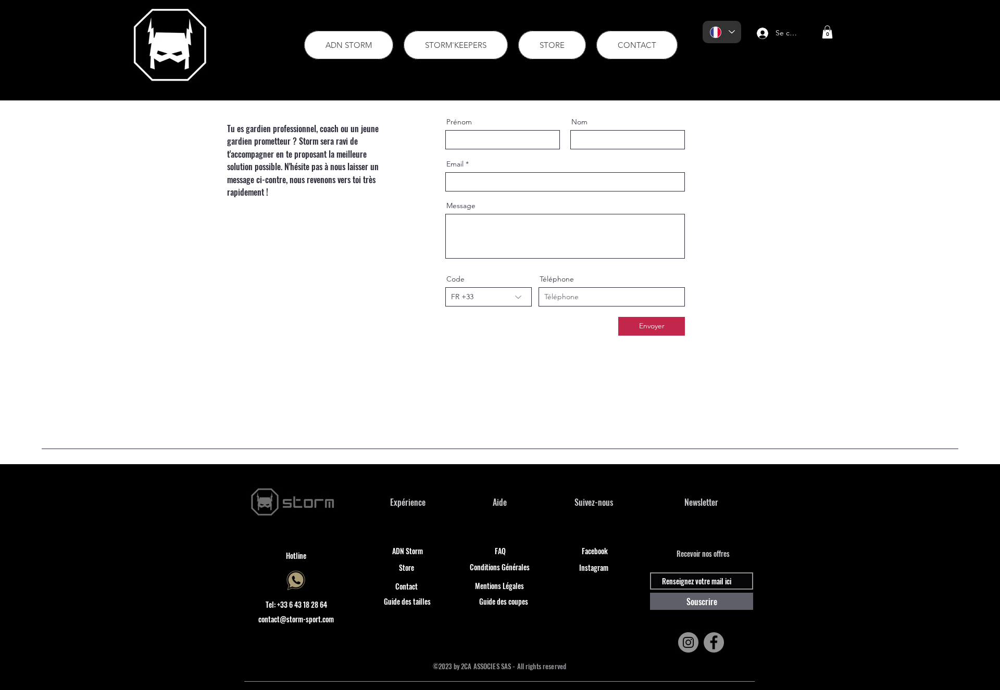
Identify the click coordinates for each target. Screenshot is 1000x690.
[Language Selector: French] (722, 32)
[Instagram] (688, 642)
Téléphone (557, 279)
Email (455, 164)
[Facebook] (714, 642)
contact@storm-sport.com (296, 619)
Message (461, 205)
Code (455, 279)
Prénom (459, 121)
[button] (827, 32)
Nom (579, 121)
